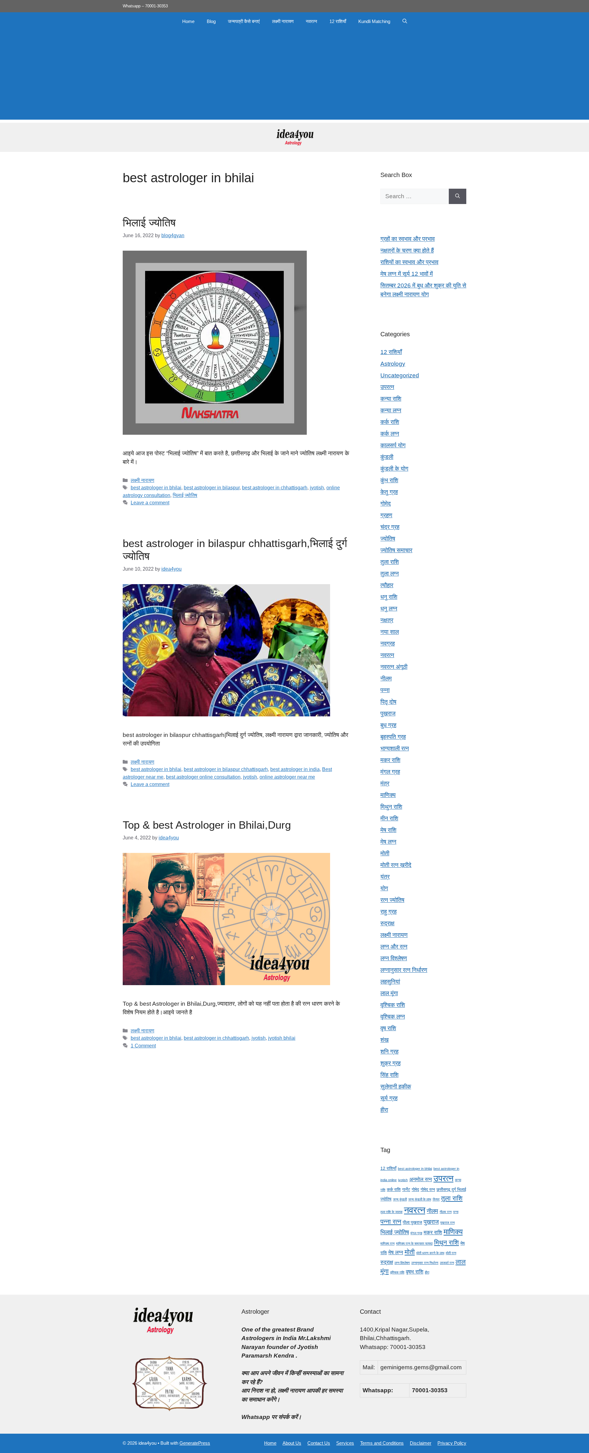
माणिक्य (388, 795)
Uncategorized (399, 375)
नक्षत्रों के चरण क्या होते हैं (407, 250)
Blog (211, 21)
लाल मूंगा (389, 993)
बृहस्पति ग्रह (393, 737)
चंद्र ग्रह (389, 527)
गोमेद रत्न (428, 1189)
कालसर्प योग (393, 445)
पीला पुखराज (412, 1222)
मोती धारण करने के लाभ (430, 1253)
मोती (384, 853)
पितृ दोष (388, 702)
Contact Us (318, 1443)
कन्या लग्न (390, 410)
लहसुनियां (390, 981)
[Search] (457, 196)
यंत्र (385, 876)
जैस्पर (436, 1199)
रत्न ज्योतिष (392, 900)
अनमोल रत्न (420, 1179)
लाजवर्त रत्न (447, 1263)
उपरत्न (387, 387)
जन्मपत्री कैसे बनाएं (244, 21)
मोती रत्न (451, 1253)
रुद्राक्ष (387, 923)
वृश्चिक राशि (392, 1005)
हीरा (384, 1110)
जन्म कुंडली (400, 1199)
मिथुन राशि (391, 807)
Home (188, 21)
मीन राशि (389, 818)
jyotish (317, 487)
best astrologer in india (295, 769)
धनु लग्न (388, 608)
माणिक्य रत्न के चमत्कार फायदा (414, 1243)
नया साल (389, 632)
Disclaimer (420, 1443)
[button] (404, 21)
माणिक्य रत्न (387, 1243)
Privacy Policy (451, 1443)
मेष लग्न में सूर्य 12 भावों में (406, 274)
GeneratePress (194, 1443)
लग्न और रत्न (393, 946)
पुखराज (387, 713)
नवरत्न (311, 21)
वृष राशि (388, 1028)
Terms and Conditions (382, 1443)
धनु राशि (388, 597)
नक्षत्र (386, 620)
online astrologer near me (287, 777)
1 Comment (143, 1045)
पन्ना (385, 690)
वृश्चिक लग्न (392, 1016)
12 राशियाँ (337, 21)
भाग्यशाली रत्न (394, 748)
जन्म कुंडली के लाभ (419, 1199)
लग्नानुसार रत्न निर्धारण (403, 970)
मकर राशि (390, 760)
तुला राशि (389, 562)
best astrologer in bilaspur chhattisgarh (226, 769)
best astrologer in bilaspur (212, 487)
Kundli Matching (374, 21)
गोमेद (385, 503)
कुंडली (386, 457)
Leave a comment (150, 502)
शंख (384, 1040)
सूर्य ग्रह (389, 1098)
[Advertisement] (294, 77)
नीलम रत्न (446, 1212)
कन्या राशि (390, 398)
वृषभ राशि (414, 1272)
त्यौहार (386, 585)
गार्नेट (406, 1189)
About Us (292, 1443)
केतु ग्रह (389, 492)
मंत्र (384, 783)
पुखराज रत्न (447, 1222)
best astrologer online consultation (203, 777)
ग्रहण (386, 515)
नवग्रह (387, 643)
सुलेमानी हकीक (395, 1086)
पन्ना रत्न (390, 1221)
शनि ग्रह (389, 1051)
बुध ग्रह (388, 725)
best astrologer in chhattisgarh (274, 487)
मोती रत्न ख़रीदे (395, 865)
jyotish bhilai (281, 1038)
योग (384, 888)
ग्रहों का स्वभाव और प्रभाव (407, 239)
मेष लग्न (388, 841)
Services (345, 1443)
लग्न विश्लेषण (393, 958)
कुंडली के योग (394, 468)
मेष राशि (388, 830)
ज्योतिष (387, 538)
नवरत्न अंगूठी (393, 667)
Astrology (392, 363)
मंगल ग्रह (390, 772)
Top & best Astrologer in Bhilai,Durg (207, 825)
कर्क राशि (389, 422)
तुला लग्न (389, 573)
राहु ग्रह (388, 911)
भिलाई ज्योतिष (149, 223)
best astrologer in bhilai (156, 487)
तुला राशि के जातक (391, 1212)
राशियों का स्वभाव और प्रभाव (409, 262)
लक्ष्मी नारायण (283, 21)
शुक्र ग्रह (390, 1063)
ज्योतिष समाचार (396, 550)
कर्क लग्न (389, 433)
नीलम (386, 678)
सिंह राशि (389, 1075)
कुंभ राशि (389, 480)
